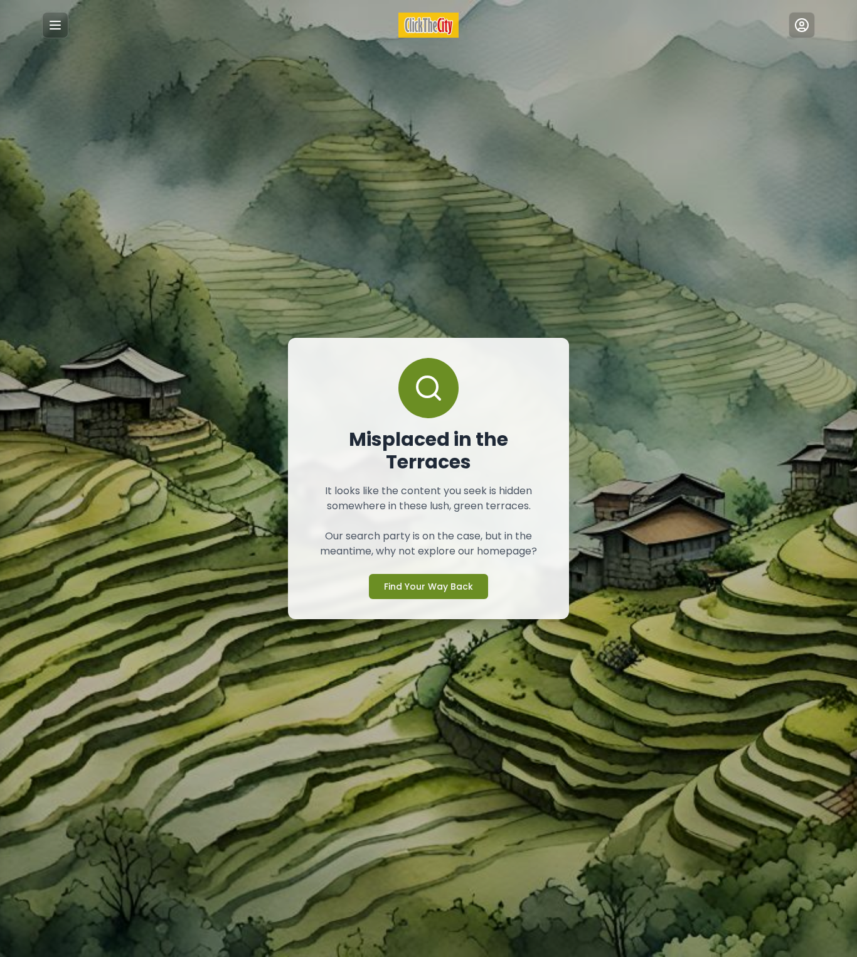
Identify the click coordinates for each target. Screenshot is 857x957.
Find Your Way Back (428, 586)
